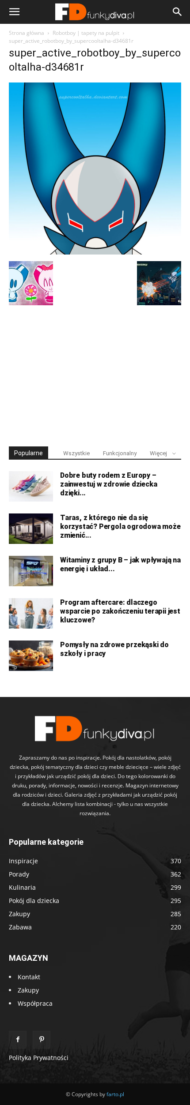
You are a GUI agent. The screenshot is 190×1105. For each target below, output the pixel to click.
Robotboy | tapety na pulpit (86, 33)
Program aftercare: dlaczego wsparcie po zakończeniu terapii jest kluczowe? (120, 611)
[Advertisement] (95, 372)
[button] (14, 12)
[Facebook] (18, 1040)
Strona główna (26, 33)
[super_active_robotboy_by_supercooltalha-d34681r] (95, 252)
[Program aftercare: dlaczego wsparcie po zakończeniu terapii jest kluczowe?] (31, 613)
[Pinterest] (41, 1040)
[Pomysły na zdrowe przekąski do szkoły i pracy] (31, 656)
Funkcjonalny (120, 453)
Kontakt (29, 977)
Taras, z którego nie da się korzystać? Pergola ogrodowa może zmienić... (120, 526)
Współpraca (35, 1003)
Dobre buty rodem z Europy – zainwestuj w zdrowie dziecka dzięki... (108, 484)
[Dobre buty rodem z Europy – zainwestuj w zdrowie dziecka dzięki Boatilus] (31, 486)
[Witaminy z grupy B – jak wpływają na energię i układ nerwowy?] (31, 571)
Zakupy (28, 990)
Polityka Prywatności (38, 1057)
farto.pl (115, 1094)
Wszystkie (76, 453)
